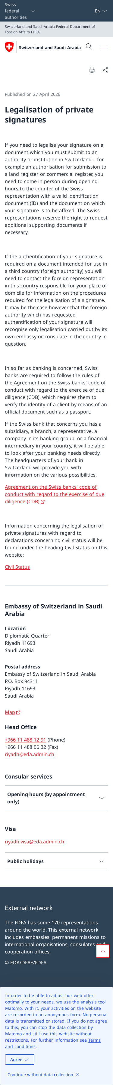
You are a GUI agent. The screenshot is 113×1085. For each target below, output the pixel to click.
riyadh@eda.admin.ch (29, 754)
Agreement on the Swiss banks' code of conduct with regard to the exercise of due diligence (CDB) (54, 494)
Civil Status (17, 567)
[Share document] (105, 69)
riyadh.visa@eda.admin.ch (34, 841)
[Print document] (92, 69)
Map (10, 712)
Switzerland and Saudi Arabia (50, 47)
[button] (102, 951)
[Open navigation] (104, 47)
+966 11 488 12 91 (25, 739)
